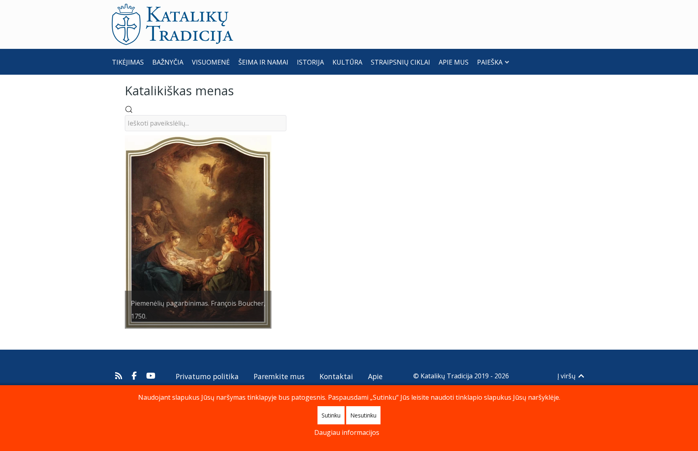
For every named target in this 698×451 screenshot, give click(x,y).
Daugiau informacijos (346, 432)
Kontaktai (336, 376)
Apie (375, 376)
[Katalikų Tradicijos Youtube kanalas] (151, 376)
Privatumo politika (207, 376)
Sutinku (331, 415)
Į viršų (567, 375)
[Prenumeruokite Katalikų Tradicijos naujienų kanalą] (120, 376)
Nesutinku (363, 415)
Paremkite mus (279, 376)
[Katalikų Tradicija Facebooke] (135, 376)
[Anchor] (240, 90)
